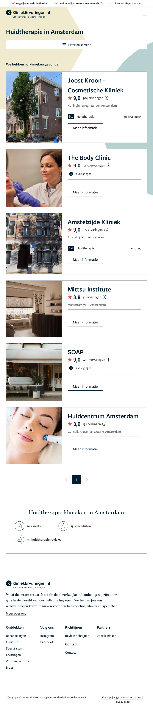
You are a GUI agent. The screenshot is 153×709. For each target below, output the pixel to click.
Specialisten (14, 648)
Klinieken (12, 642)
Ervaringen (13, 655)
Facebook (47, 642)
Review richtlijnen (77, 635)
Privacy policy (122, 701)
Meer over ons (16, 613)
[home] (28, 14)
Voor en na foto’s (17, 661)
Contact (70, 652)
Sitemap (106, 697)
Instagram (47, 635)
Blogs (9, 667)
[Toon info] (107, 98)
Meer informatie (85, 127)
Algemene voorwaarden (128, 697)
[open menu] (145, 14)
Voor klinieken (106, 635)
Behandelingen (16, 635)
